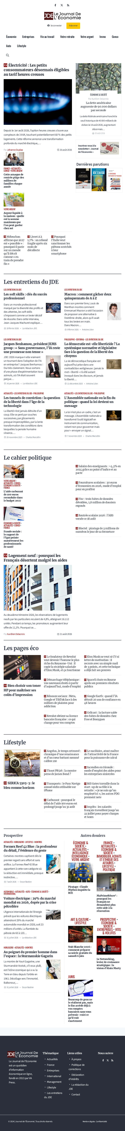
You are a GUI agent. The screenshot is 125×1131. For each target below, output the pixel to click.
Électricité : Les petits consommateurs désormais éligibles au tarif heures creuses (36, 70)
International (10, 893)
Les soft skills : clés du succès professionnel (25, 296)
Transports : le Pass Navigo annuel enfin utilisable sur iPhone (62, 787)
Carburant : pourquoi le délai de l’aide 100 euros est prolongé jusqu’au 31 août (60, 803)
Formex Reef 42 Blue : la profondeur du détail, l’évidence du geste (30, 848)
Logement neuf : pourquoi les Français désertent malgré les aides (35, 558)
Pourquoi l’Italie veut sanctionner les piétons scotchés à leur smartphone (61, 245)
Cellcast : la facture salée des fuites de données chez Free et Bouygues (100, 716)
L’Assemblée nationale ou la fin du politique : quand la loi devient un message (89, 402)
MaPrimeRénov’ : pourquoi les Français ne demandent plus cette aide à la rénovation (107, 903)
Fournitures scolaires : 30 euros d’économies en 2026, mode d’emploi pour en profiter (98, 486)
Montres (38, 842)
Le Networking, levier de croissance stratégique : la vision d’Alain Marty (109, 963)
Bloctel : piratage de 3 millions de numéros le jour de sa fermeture (97, 530)
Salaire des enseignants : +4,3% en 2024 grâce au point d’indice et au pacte (98, 470)
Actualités (8, 393)
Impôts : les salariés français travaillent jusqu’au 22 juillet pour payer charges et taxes (101, 812)
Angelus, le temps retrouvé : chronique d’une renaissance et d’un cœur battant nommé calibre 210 (62, 756)
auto (28, 891)
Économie (11, 36)
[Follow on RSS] (68, 5)
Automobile (9, 891)
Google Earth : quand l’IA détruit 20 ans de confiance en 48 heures (102, 699)
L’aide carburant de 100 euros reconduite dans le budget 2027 (13, 496)
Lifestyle (21, 46)
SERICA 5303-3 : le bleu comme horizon (19, 785)
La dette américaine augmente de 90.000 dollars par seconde (98, 106)
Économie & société (39, 891)
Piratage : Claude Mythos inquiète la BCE (79, 889)
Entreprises (28, 36)
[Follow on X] (61, 5)
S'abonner (73, 25)
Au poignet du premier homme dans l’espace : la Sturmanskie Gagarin (30, 954)
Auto (8, 46)
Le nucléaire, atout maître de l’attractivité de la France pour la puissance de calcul (101, 754)
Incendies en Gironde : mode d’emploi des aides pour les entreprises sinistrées (102, 771)
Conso (115, 36)
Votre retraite (67, 36)
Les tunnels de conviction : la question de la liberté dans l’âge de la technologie (32, 402)
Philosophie (69, 339)
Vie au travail (47, 36)
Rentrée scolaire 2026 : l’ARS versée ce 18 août (94, 517)
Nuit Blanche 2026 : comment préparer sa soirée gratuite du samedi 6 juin (80, 951)
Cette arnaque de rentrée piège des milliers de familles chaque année (14, 180)
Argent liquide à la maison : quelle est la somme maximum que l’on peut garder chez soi (14, 220)
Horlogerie (19, 842)
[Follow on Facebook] (55, 5)
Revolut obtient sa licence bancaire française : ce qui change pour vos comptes (61, 719)
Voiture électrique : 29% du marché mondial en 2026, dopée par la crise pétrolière (30, 902)
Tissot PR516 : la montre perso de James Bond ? (60, 772)
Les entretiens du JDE (12, 289)
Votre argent (87, 36)
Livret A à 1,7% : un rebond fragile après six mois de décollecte (37, 243)
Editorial (80, 339)
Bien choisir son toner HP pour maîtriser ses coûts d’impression (22, 690)
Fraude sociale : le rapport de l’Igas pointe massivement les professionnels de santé (13, 539)
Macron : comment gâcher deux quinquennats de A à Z (87, 296)
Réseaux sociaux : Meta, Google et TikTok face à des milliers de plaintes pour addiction (60, 701)
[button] (7, 54)
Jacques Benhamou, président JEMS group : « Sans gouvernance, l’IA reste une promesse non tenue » (32, 348)
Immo (103, 36)
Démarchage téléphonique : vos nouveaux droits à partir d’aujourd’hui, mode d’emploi (62, 683)
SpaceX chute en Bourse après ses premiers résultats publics (101, 683)
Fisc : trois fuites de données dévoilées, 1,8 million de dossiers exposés (96, 502)
